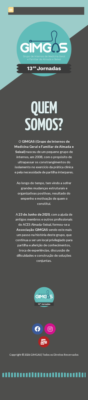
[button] (11, 9)
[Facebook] (37, 329)
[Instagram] (50, 329)
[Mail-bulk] (44, 341)
